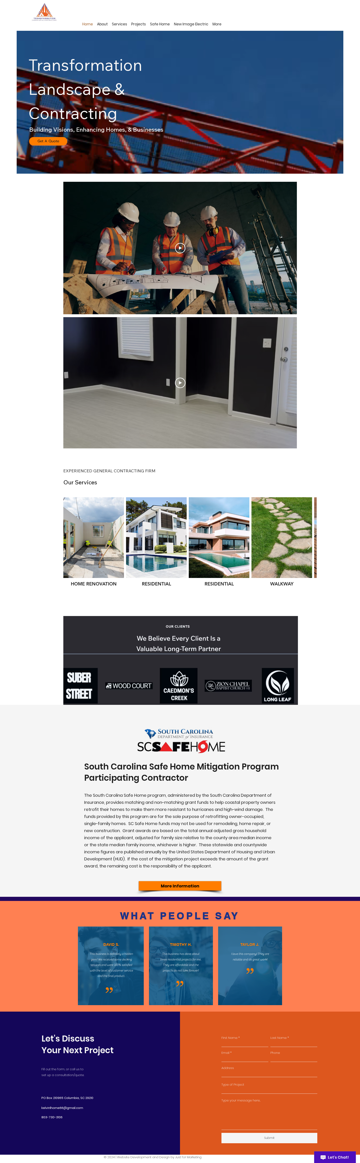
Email (225, 1052)
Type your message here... (240, 1100)
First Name (229, 1037)
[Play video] (180, 248)
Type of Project (232, 1084)
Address (227, 1067)
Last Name (278, 1037)
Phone (275, 1052)
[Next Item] (309, 546)
